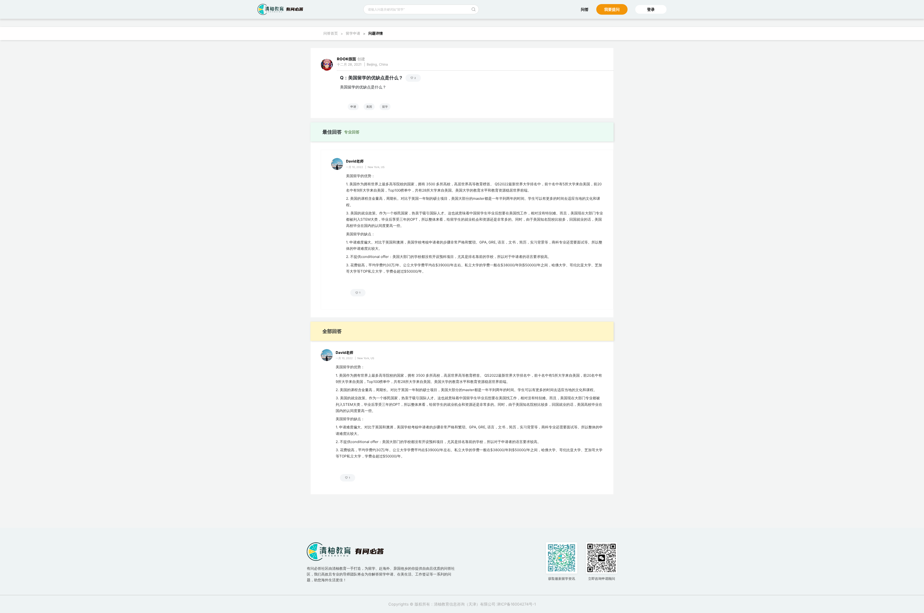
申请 (353, 106)
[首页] (280, 9)
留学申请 (353, 33)
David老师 (355, 161)
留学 (385, 106)
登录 (651, 9)
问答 (585, 9)
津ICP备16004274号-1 (516, 604)
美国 (369, 106)
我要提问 (612, 9)
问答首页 (330, 33)
